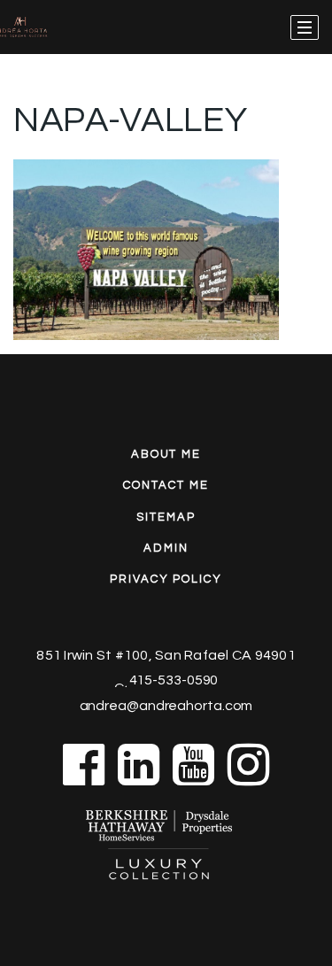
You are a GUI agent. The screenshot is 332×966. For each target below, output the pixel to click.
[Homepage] (46, 27)
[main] (166, 170)
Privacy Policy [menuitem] (166, 579)
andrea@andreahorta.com (166, 706)
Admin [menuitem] (166, 548)
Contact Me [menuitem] (166, 485)
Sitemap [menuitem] (166, 517)
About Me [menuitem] (166, 454)
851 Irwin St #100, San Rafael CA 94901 (166, 655)
